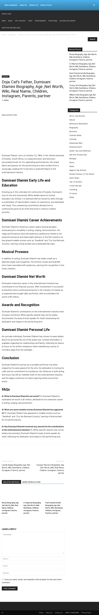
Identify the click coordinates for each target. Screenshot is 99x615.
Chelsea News (75, 135)
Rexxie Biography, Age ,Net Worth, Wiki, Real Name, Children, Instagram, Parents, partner (10, 508)
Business (73, 131)
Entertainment (40, 21)
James (6, 100)
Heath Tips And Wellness (11, 28)
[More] (40, 105)
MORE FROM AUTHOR (31, 482)
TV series (73, 193)
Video (30, 21)
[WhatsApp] (22, 105)
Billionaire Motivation (78, 123)
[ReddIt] (28, 105)
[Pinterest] (16, 105)
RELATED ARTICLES (11, 482)
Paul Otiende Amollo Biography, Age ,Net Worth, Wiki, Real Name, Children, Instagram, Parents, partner (54, 508)
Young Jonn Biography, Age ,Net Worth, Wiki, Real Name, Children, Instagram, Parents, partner (82, 88)
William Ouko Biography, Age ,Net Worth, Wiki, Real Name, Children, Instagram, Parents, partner (82, 97)
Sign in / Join (6, 14)
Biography (12, 34)
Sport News (52, 21)
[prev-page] (3, 518)
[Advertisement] (33, 56)
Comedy (72, 139)
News (4, 21)
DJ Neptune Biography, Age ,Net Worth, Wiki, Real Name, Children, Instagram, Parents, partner (32, 508)
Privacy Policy (46, 5)
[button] (94, 5)
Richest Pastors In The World (81, 174)
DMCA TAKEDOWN (11, 5)
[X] (10, 105)
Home (4, 34)
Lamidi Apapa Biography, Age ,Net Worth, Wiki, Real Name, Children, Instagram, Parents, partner (16, 468)
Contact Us (33, 5)
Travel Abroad (75, 185)
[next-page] (7, 518)
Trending (73, 189)
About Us (23, 5)
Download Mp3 (75, 143)
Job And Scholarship (67, 21)
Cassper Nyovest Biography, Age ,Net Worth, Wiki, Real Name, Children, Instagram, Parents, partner (50, 469)
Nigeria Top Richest (77, 170)
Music (10, 21)
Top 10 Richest (20, 21)
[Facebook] (4, 105)
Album (72, 120)
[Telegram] (34, 105)
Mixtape (72, 158)
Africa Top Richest (77, 116)
